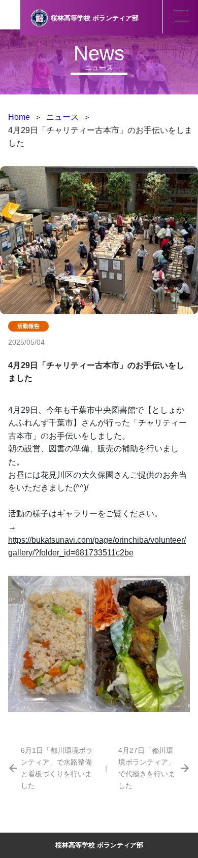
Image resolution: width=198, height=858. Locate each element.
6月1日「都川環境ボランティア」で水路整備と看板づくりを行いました (57, 767)
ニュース (62, 117)
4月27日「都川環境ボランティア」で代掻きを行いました (146, 767)
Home (19, 117)
